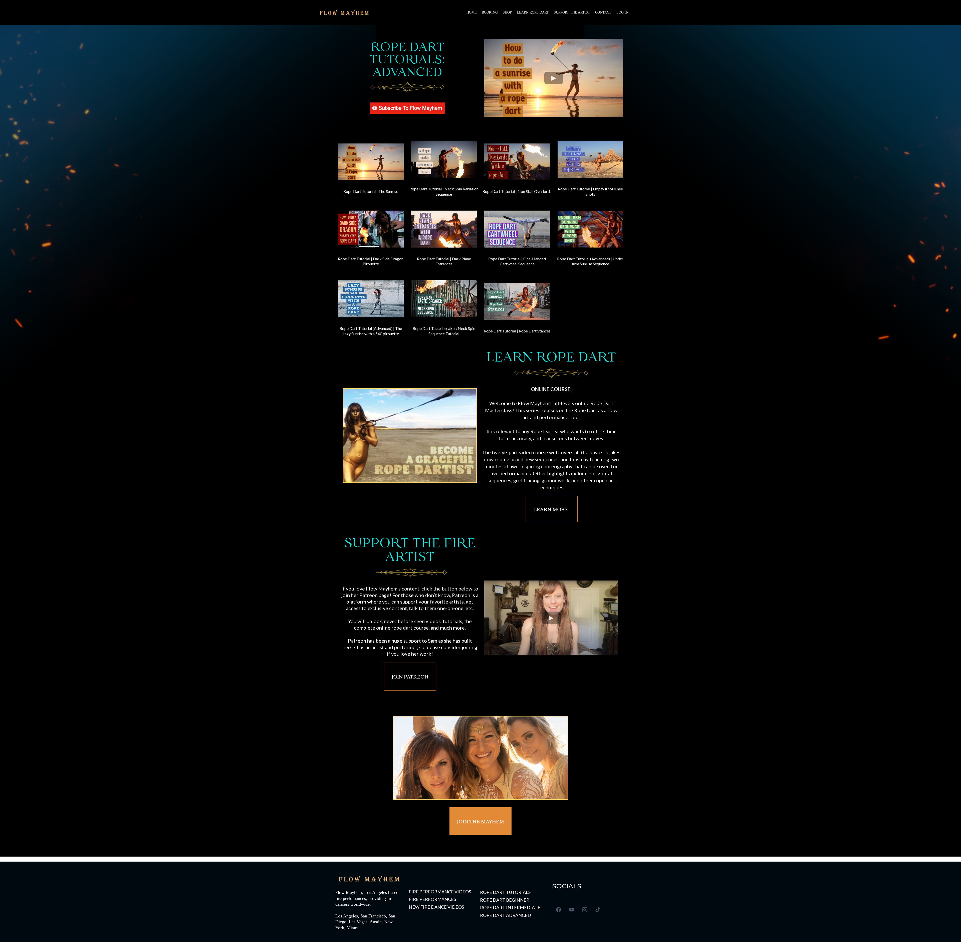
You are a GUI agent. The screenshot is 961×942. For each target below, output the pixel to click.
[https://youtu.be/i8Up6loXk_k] (444, 298)
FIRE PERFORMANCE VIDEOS (440, 891)
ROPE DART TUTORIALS (505, 892)
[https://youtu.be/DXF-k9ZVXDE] (517, 301)
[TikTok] (597, 909)
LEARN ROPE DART (533, 12)
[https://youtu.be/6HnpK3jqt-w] (444, 159)
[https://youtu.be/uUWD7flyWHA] (444, 228)
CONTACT (603, 12)
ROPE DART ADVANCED (505, 915)
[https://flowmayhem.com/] (344, 12)
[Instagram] (584, 909)
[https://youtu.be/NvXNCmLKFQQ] (590, 228)
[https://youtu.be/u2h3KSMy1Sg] (590, 159)
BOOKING (490, 12)
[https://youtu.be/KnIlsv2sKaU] (517, 228)
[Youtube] (571, 909)
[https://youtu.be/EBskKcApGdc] (371, 228)
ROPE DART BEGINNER (504, 900)
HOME (471, 12)
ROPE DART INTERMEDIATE (510, 907)
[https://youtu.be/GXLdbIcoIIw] (371, 161)
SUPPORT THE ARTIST (572, 12)
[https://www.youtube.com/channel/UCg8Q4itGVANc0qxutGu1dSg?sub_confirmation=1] (407, 107)
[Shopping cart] (639, 12)
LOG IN (622, 12)
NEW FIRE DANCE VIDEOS (436, 907)
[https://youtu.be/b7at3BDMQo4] (371, 298)
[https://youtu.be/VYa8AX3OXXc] (517, 161)
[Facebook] (558, 909)
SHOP (507, 12)
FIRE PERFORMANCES (432, 899)
